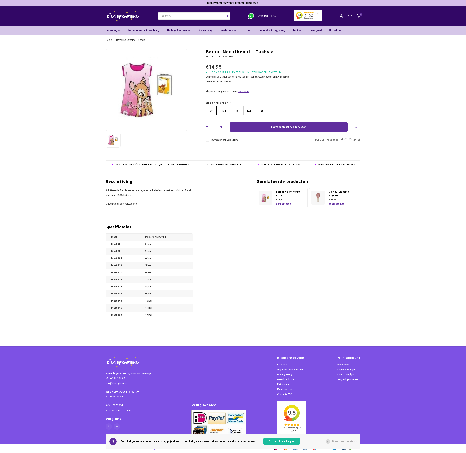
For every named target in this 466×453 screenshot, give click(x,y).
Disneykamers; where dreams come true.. (233, 3)
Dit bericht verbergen (282, 441)
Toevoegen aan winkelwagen (289, 127)
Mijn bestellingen (346, 369)
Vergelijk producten (347, 379)
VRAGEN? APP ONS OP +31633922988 (280, 164)
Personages (113, 30)
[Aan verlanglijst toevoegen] (355, 127)
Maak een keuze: (218, 103)
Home (109, 40)
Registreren (343, 365)
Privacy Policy (284, 374)
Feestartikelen (227, 30)
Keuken (297, 30)
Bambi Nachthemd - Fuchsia (130, 40)
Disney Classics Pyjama (339, 193)
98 (211, 111)
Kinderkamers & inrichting (143, 30)
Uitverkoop (335, 30)
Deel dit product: (326, 140)
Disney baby (205, 30)
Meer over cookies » (344, 441)
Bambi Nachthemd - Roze (289, 193)
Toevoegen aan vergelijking (224, 140)
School (248, 30)
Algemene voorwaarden (290, 369)
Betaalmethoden (286, 379)
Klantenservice (285, 389)
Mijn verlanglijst (345, 374)
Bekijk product (283, 203)
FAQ (273, 16)
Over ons (263, 16)
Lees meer (243, 91)
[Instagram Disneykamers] (117, 426)
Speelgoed (315, 30)
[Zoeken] (226, 16)
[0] (358, 16)
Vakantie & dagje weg (272, 30)
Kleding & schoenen (179, 30)
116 (236, 111)
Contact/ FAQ (284, 394)
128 (261, 111)
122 (249, 111)
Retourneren (283, 384)
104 (224, 111)
